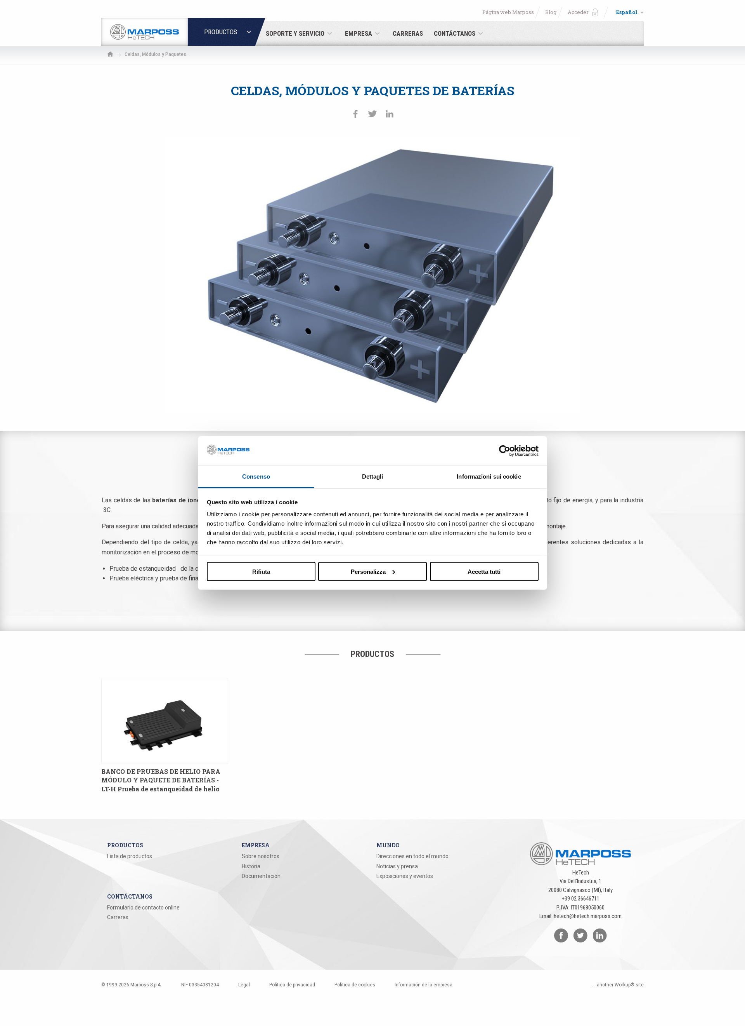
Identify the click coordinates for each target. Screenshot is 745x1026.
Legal (244, 985)
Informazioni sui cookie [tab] (489, 476)
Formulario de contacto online (143, 907)
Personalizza (368, 571)
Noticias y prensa (397, 866)
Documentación (261, 876)
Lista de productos (129, 856)
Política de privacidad (292, 985)
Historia (251, 866)
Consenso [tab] (256, 476)
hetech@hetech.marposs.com (588, 916)
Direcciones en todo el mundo (412, 856)
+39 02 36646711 (580, 898)
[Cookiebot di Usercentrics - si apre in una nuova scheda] (505, 450)
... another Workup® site (618, 985)
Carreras (117, 917)
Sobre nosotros (260, 856)
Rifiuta (261, 571)
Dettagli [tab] (372, 476)
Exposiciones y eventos (404, 876)
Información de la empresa (423, 985)
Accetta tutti (484, 571)
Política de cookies (354, 985)
